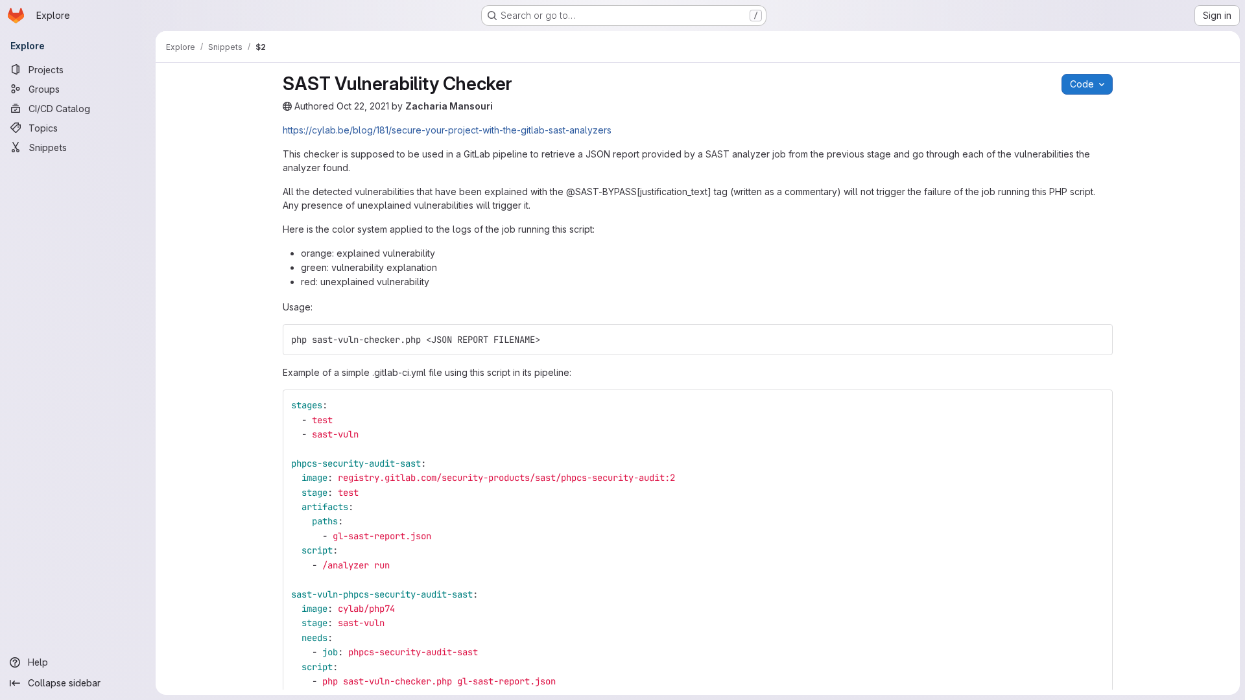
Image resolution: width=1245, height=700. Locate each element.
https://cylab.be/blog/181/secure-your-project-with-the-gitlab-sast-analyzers (447, 129)
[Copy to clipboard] (1097, 339)
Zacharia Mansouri (449, 105)
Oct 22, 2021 (363, 105)
